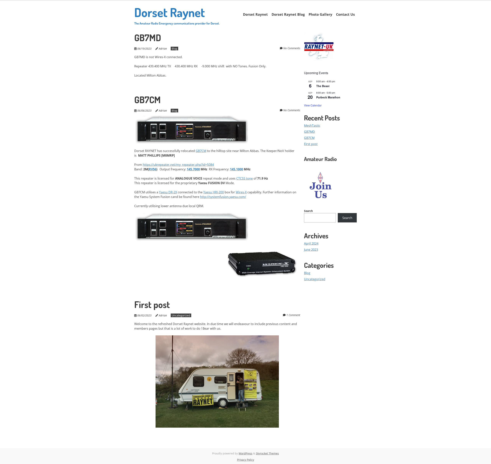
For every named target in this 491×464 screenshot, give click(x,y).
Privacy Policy (245, 460)
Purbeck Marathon (328, 97)
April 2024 (311, 243)
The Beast (323, 86)
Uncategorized (181, 315)
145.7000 (193, 169)
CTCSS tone (244, 178)
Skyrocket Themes (267, 453)
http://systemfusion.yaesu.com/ (223, 197)
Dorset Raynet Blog (288, 14)
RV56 (152, 169)
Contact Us (345, 14)
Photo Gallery (320, 14)
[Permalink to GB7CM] (191, 118)
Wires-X (241, 192)
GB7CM (147, 99)
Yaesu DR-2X (168, 192)
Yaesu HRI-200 (213, 192)
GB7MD (147, 37)
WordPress (245, 453)
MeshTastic (312, 125)
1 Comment (293, 315)
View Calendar (313, 105)
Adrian (163, 48)
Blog (174, 48)
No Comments (291, 48)
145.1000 (236, 169)
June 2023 (311, 250)
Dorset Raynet (177, 14)
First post (152, 304)
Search (308, 211)
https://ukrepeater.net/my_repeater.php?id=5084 (178, 165)
